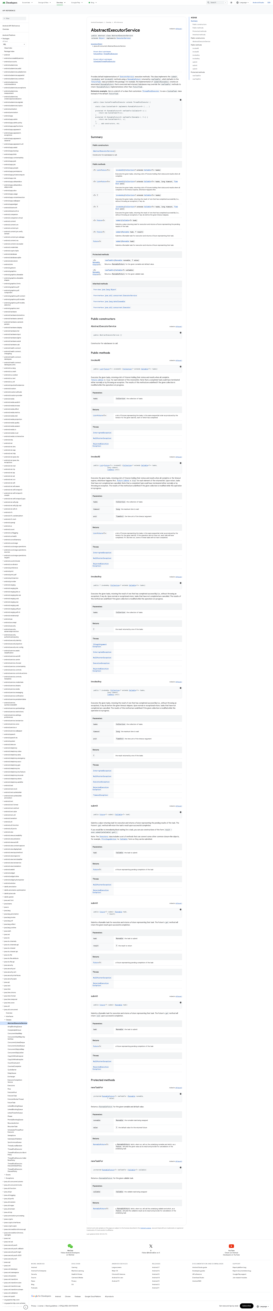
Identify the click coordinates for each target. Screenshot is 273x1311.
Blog (92, 3)
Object (102, 38)
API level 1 (179, 29)
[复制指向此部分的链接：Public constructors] (117, 319)
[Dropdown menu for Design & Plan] (51, 2)
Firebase (78, 1296)
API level (5, 41)
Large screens (116, 1267)
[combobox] (217, 2)
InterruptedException (102, 433)
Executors (104, 837)
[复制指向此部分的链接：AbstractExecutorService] (118, 326)
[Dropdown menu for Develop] (66, 2)
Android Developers (97, 22)
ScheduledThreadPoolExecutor (104, 61)
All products (109, 1296)
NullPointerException (102, 438)
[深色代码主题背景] (180, 100)
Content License (145, 1228)
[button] (14, 38)
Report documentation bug (242, 1271)
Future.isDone (97, 380)
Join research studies (240, 1278)
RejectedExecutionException (101, 445)
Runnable (125, 232)
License (41, 1306)
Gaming (74, 1267)
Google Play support (239, 1274)
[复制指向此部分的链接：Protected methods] (117, 1080)
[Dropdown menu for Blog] (97, 2)
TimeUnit (110, 470)
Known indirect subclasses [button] (104, 60)
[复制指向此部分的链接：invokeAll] (102, 360)
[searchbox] (14, 18)
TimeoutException (100, 795)
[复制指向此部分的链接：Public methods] (112, 353)
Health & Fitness (77, 1274)
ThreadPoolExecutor (110, 54)
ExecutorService (124, 38)
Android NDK (196, 1281)
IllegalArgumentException (100, 645)
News (33, 1281)
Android (34, 1267)
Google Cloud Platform (93, 1296)
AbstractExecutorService (103, 151)
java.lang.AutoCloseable (115, 301)
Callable (147, 170)
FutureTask (96, 82)
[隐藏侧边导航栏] (26, 1307)
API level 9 (178, 1088)
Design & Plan (43, 3)
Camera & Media (77, 1278)
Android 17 (156, 1267)
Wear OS (115, 1271)
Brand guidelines (51, 1306)
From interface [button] (115, 296)
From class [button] (105, 290)
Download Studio (198, 1278)
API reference (9, 11)
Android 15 (156, 1274)
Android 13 (155, 1281)
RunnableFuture (134, 79)
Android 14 (156, 1278)
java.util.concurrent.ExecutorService (121, 295)
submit (118, 220)
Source (33, 1278)
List (98, 170)
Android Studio (258, 3)
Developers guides (198, 1271)
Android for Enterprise (38, 1271)
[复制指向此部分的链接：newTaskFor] (105, 1087)
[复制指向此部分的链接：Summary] (105, 137)
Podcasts (34, 1288)
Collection (129, 170)
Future (103, 170)
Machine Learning (78, 1271)
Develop (60, 3)
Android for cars (117, 1278)
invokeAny (120, 195)
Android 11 (155, 1288)
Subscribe (246, 1306)
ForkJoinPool (98, 54)
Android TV (115, 1281)
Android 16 (156, 1271)
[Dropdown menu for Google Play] (83, 2)
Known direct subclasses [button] (106, 53)
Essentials (26, 3)
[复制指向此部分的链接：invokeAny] (103, 577)
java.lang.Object (96, 44)
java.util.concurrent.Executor (117, 307)
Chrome (67, 1296)
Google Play (75, 3)
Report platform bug (239, 1267)
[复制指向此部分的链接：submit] (100, 806)
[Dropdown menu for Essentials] (33, 2)
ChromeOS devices (118, 1274)
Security (34, 1274)
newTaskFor (109, 260)
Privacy (74, 1281)
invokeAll (120, 170)
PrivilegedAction (109, 839)
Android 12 (156, 1284)
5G (73, 1284)
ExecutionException (101, 663)
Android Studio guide (199, 1267)
